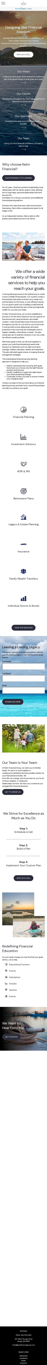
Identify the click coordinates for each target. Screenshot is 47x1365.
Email (4, 685)
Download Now (12, 702)
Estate (23, 1361)
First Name (6, 661)
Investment (23, 1358)
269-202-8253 (26, 1335)
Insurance (23, 1363)
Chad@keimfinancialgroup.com (23, 1345)
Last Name (6, 673)
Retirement (23, 1356)
